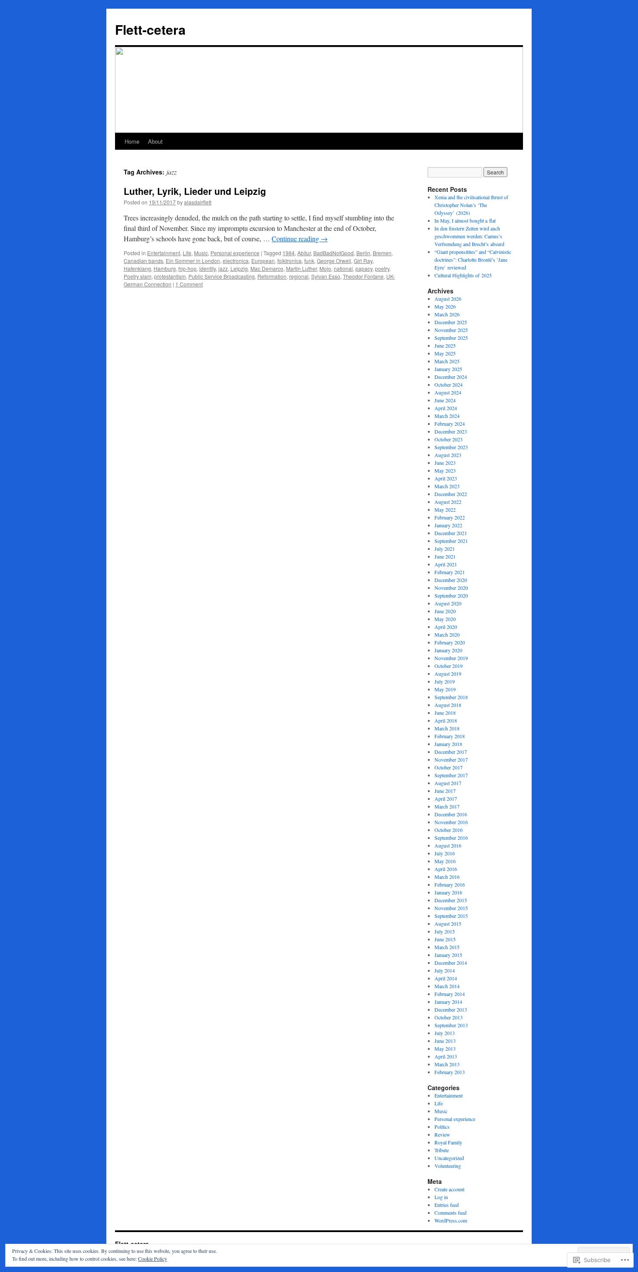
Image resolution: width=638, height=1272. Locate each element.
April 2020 (445, 626)
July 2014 (444, 970)
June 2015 (445, 939)
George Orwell (334, 260)
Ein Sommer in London (193, 260)
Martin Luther (301, 268)
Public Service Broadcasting (221, 276)
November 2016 (451, 821)
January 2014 (448, 1001)
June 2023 (445, 462)
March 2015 (447, 946)
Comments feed (450, 1212)
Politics (442, 1126)
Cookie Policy (152, 1258)
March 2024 (447, 415)
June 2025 (445, 345)
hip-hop (187, 268)
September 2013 (451, 1025)
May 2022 (445, 509)
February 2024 (449, 423)
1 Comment (189, 284)
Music (201, 252)
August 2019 (447, 673)
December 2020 (450, 579)
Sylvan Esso (325, 276)
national (343, 268)
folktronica (289, 260)
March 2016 (447, 876)
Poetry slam (137, 276)
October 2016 (448, 829)
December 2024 (450, 376)
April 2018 (445, 720)
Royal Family (448, 1142)
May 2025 (445, 353)
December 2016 (450, 814)
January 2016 (448, 892)
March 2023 (447, 486)
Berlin (363, 252)
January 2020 (448, 650)
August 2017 (447, 782)
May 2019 (445, 689)
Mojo (325, 268)
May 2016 (445, 861)
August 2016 (447, 845)
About (155, 141)
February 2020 (449, 642)
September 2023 (451, 447)
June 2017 (445, 790)
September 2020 (451, 595)
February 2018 (449, 736)
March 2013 (447, 1064)
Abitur (304, 252)
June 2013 (445, 1040)
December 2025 (450, 322)
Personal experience (235, 252)
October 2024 (448, 384)
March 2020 (447, 634)
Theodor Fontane (363, 276)
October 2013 (448, 1017)
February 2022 (449, 517)
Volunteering (447, 1165)
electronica (236, 260)
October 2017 (448, 767)
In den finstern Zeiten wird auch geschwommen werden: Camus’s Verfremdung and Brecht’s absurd (469, 236)
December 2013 (450, 1009)
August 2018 (447, 704)
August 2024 (447, 392)
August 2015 (447, 923)
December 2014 (450, 962)
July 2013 (444, 1032)
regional (299, 276)
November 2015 (451, 907)
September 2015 (451, 915)
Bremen (382, 252)
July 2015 (444, 931)
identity (207, 268)
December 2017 (450, 751)
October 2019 (448, 665)
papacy (363, 268)
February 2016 (449, 884)
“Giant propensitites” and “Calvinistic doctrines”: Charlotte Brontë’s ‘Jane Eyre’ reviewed (472, 259)
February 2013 (449, 1071)
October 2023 (448, 439)
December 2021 (450, 532)
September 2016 (451, 837)
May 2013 (445, 1048)
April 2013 (445, 1056)
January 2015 (448, 954)
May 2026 (445, 306)
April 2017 (445, 798)
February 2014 (449, 993)
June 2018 (445, 712)
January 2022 (448, 525)
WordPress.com (450, 1220)
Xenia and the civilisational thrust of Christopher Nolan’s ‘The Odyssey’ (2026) (471, 205)
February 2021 (449, 572)
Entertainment (163, 252)
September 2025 (451, 337)
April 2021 (445, 564)
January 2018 (448, 743)
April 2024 (445, 407)
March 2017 (447, 806)
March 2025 (447, 361)
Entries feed (446, 1204)
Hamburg (165, 268)
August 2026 (447, 298)
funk (309, 260)
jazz (223, 268)
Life (187, 252)
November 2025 (451, 329)
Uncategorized (449, 1157)
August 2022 (447, 501)
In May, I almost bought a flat (465, 220)
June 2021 (445, 556)
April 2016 (445, 868)
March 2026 (447, 314)
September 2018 (451, 697)
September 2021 (451, 540)
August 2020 (447, 603)
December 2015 (450, 900)
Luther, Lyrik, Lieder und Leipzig (195, 190)
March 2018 (447, 728)
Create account (449, 1189)
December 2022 (450, 493)
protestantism (170, 276)
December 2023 (450, 431)
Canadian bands (143, 260)
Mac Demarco (266, 268)
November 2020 (451, 587)
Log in (441, 1196)
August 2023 (447, 454)
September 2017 (451, 775)
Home (132, 141)
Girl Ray (363, 260)
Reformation (271, 276)
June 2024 (445, 400)
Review (442, 1134)
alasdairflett (197, 202)
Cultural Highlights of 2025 (463, 275)
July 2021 (444, 548)
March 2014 (447, 986)
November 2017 (451, 759)
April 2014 (445, 978)
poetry (382, 268)
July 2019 (444, 681)
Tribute (441, 1150)
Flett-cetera (150, 29)
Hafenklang (137, 268)
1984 (289, 252)
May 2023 (445, 470)
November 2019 (451, 657)
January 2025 (448, 368)
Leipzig (239, 268)
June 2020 (445, 611)
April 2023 (445, 478)
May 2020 (445, 618)
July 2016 (444, 853)
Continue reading (300, 238)
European (263, 260)
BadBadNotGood (333, 252)
